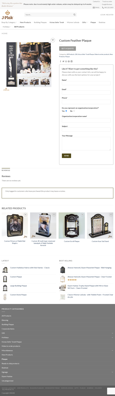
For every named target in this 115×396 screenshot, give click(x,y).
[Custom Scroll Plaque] (72, 225)
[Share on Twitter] (63, 61)
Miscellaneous (7, 350)
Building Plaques (40, 22)
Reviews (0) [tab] (6, 170)
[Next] (113, 231)
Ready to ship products (10, 363)
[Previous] (1, 231)
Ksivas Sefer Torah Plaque (86, 54)
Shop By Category (8, 22)
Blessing (5, 320)
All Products (70, 54)
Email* (64, 89)
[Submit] (74, 15)
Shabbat (5, 368)
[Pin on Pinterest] (69, 61)
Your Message (67, 136)
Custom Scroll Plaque (71, 241)
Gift (76, 54)
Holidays (6, 27)
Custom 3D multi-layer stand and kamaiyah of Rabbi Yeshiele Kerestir (43, 243)
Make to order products (102, 54)
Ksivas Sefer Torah (57, 22)
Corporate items (8, 329)
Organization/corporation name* (74, 116)
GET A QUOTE (67, 48)
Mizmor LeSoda (73, 22)
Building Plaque (8, 324)
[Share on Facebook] (60, 61)
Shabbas (102, 22)
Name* (64, 80)
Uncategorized (7, 381)
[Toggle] (112, 333)
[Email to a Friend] (66, 61)
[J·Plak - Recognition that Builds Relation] (11, 14)
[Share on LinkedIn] (71, 61)
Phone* (64, 98)
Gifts (84, 22)
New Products (25, 22)
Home (4, 33)
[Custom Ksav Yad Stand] (100, 225)
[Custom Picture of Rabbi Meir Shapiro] (15, 225)
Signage (5, 372)
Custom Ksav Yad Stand (100, 241)
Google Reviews (107, 4)
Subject (65, 126)
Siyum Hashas (7, 376)
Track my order (107, 1)
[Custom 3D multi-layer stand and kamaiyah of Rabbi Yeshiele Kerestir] (43, 225)
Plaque (93, 22)
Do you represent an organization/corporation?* (80, 108)
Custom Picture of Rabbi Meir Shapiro (14, 242)
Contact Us (96, 1)
